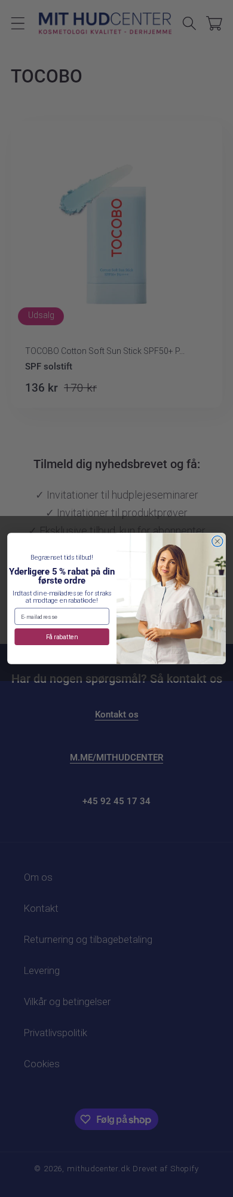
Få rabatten (62, 636)
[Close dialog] (217, 541)
